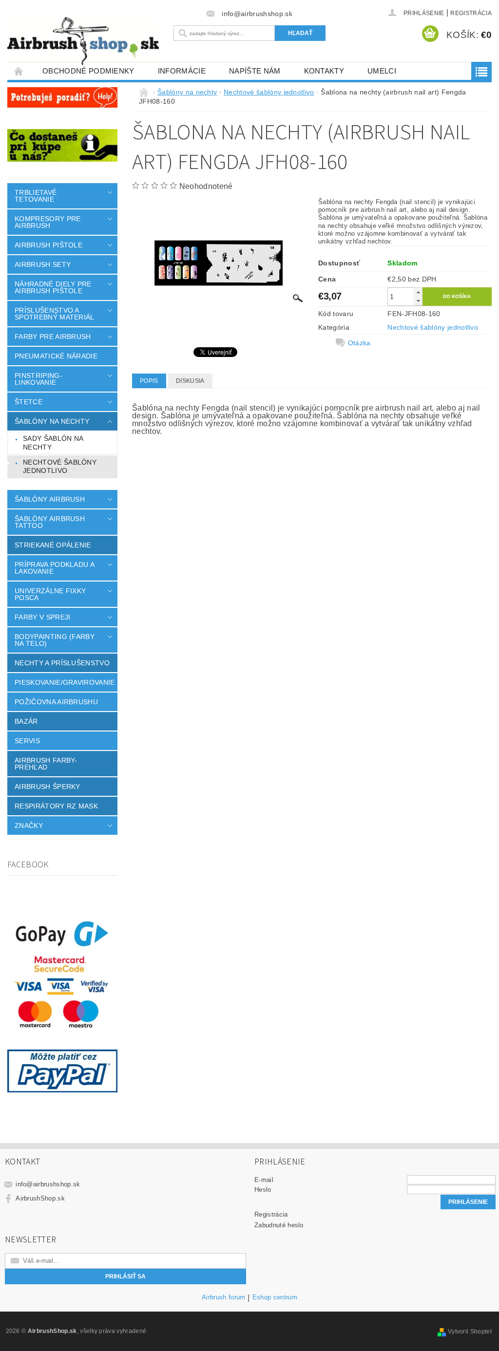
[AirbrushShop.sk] (83, 41)
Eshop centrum (274, 1297)
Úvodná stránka (19, 70)
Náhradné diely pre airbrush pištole (53, 287)
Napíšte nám (255, 71)
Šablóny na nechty (52, 421)
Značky (29, 825)
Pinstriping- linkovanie (38, 379)
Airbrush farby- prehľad (46, 763)
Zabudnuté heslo (279, 1225)
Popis (149, 380)
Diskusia (190, 380)
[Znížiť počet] (418, 300)
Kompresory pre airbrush (47, 222)
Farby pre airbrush (53, 336)
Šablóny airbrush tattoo (50, 522)
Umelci (381, 71)
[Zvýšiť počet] (418, 292)
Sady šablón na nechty (53, 442)
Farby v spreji (42, 617)
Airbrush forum (223, 1297)
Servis (27, 741)
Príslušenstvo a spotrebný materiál (55, 313)
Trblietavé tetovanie (36, 195)
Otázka (359, 343)
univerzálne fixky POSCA (50, 594)
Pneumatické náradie (56, 356)
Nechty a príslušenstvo (62, 663)
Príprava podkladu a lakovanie (54, 568)
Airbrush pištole (48, 245)
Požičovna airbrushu (56, 702)
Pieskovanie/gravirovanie (65, 682)
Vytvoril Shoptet (470, 1331)
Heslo (262, 1189)
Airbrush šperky (47, 786)
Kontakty (324, 71)
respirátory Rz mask (56, 806)
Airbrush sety (43, 264)
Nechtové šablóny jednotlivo (59, 466)
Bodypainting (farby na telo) (55, 640)
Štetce (28, 402)
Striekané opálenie (53, 545)
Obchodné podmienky (88, 71)
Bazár (26, 721)
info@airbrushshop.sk (48, 1184)
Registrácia (471, 13)
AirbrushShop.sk (40, 1198)
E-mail (263, 1179)
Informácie (182, 71)
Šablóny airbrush (50, 499)
